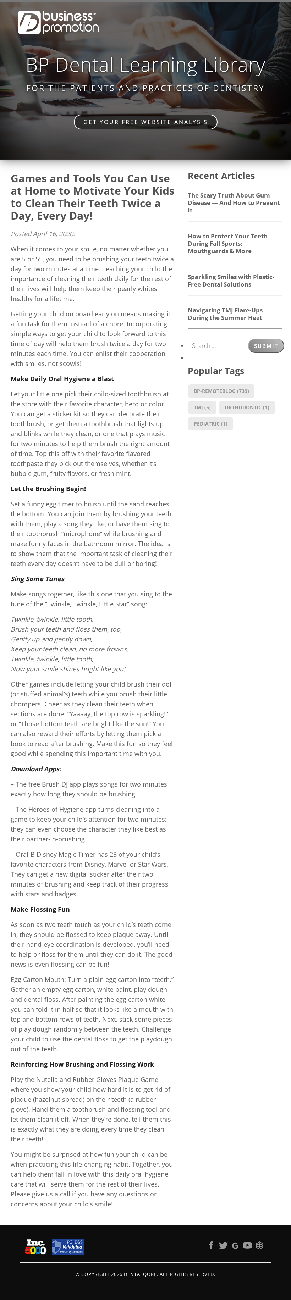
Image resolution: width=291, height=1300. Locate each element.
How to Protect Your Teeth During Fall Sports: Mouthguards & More (228, 243)
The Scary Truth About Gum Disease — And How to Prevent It (234, 202)
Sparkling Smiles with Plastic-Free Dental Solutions (231, 280)
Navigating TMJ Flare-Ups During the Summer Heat (225, 313)
